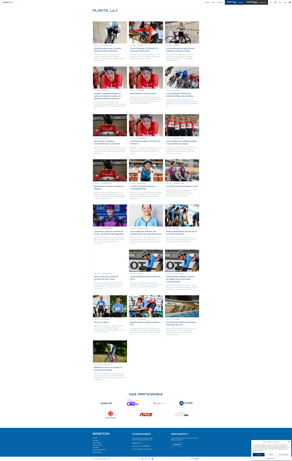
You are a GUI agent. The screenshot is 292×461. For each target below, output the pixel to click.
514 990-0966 (146, 446)
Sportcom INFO (97, 445)
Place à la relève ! (101, 322)
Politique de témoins (270, 458)
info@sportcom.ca (137, 443)
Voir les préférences (284, 454)
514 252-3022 (148, 449)
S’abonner (177, 445)
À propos (213, 2)
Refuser (271, 454)
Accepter (258, 454)
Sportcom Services (252, 2)
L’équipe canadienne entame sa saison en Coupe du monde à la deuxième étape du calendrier (107, 96)
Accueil (207, 2)
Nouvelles (240, 2)
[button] (289, 442)
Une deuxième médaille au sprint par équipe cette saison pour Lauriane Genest (180, 279)
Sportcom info (232, 2)
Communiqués (262, 2)
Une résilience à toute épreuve (143, 93)
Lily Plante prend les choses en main (182, 186)
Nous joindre (220, 2)
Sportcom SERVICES (99, 450)
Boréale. (197, 458)
